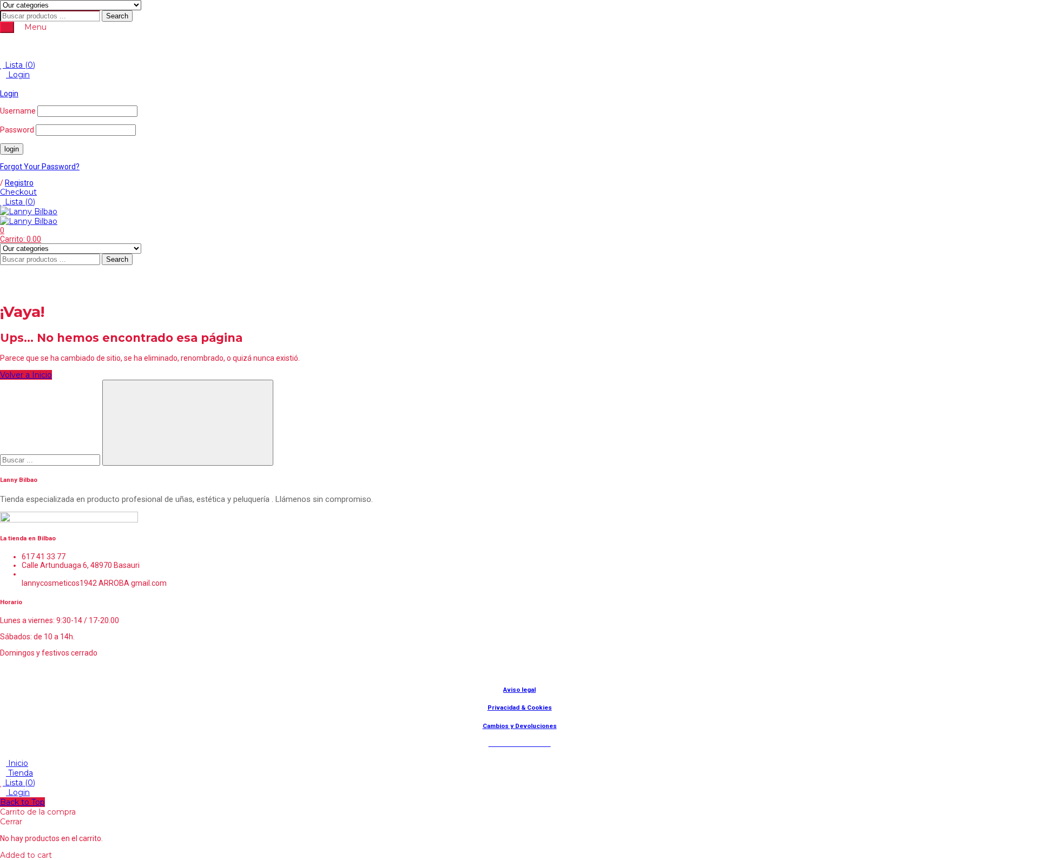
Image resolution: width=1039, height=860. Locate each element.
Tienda (19, 773)
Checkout (18, 192)
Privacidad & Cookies (520, 707)
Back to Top (22, 802)
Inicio (17, 763)
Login (18, 75)
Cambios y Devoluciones (520, 726)
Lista (19, 65)
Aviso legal (519, 689)
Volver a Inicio (26, 375)
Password (17, 129)
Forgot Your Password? (40, 166)
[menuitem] (415, 46)
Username (18, 111)
